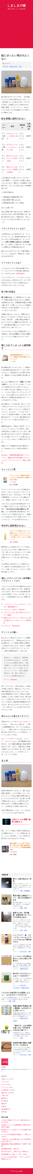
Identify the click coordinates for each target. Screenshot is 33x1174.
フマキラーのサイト (23, 722)
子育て (3, 1095)
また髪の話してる (7, 1090)
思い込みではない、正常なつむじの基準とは (14, 1151)
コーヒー (4, 1082)
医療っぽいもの (13, 66)
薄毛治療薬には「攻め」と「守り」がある (14, 1154)
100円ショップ (6, 1079)
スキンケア (5, 66)
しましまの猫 (16, 5)
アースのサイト (11, 739)
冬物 (26, 930)
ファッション (23, 951)
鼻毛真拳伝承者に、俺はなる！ (10, 1149)
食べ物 (15, 1021)
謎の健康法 (27, 891)
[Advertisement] (16, 27)
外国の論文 (20, 273)
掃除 (21, 908)
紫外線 (3, 1098)
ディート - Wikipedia (10, 679)
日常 (20, 66)
